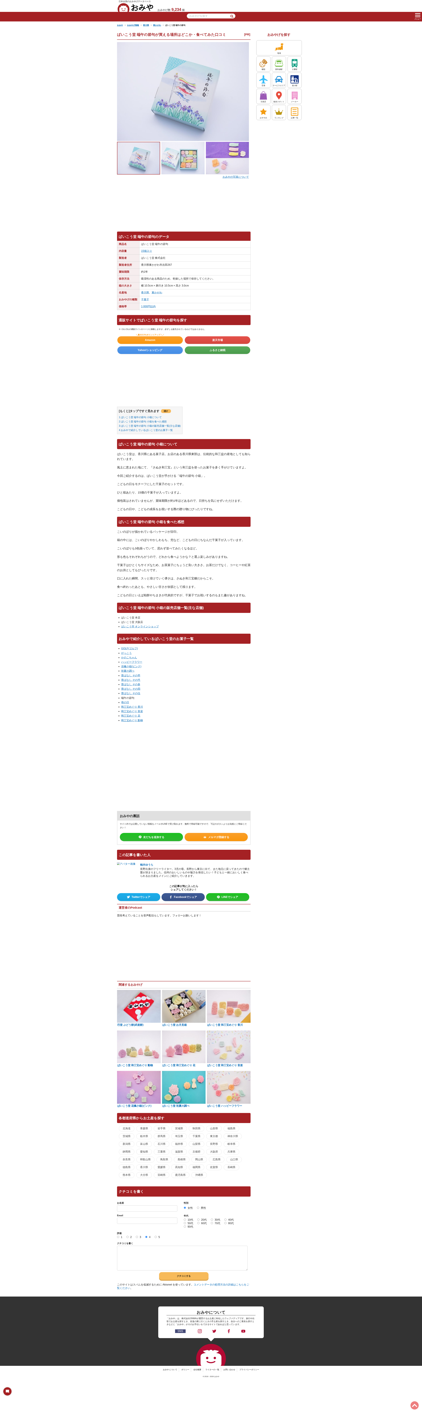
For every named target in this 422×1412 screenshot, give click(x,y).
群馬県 (162, 1136)
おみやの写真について (236, 176)
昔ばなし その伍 (130, 693)
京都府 (196, 1151)
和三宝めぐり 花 (130, 715)
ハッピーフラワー (131, 662)
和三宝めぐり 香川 (132, 706)
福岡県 (196, 1167)
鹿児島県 (180, 1175)
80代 (231, 1223)
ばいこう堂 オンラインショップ (140, 626)
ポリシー (185, 1369)
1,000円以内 (148, 306)
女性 (190, 1207)
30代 (217, 1219)
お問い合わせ (229, 1369)
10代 (190, 1219)
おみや (135, 7)
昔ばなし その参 (130, 684)
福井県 (179, 1143)
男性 (203, 1207)
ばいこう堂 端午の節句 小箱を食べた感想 (143, 421)
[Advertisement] (184, 203)
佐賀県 (214, 1167)
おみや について (170, 1369)
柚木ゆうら (146, 864)
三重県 (162, 1151)
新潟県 (127, 1143)
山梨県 (196, 1143)
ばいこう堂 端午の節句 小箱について (140, 417)
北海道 (127, 1128)
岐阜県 (231, 1143)
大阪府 (214, 1151)
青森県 (144, 1128)
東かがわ (157, 292)
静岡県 (127, 1151)
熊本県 (127, 1175)
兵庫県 (231, 1151)
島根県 (182, 1159)
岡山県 (199, 1159)
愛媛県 (162, 1167)
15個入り (146, 251)
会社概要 (197, 1369)
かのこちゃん (129, 657)
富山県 (144, 1143)
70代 (217, 1223)
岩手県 (162, 1128)
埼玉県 (179, 1136)
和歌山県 (145, 1159)
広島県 (217, 1159)
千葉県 (196, 1136)
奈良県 (127, 1159)
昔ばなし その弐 (130, 680)
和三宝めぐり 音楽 (132, 711)
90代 (190, 1226)
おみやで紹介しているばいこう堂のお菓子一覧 (146, 430)
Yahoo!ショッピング (150, 350)
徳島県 (127, 1167)
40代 (231, 1219)
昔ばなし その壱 (130, 675)
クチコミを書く (125, 1243)
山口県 (234, 1159)
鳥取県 (164, 1159)
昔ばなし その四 (130, 688)
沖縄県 (199, 1175)
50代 (190, 1223)
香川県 (145, 292)
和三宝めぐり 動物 (132, 720)
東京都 (214, 1136)
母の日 (125, 702)
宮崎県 (162, 1175)
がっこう (126, 653)
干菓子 (145, 299)
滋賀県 (179, 1151)
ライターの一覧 (212, 1369)
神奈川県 (232, 1136)
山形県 (214, 1128)
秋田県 (196, 1128)
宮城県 (179, 1128)
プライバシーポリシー (249, 1369)
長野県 (214, 1143)
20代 (204, 1219)
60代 (204, 1223)
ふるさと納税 (218, 350)
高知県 (179, 1167)
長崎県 (231, 1167)
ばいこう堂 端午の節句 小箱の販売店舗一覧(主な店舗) (150, 425)
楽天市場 (217, 340)
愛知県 (144, 1151)
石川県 (162, 1143)
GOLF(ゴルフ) (129, 648)
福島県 (231, 1128)
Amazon (150, 340)
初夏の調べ (127, 670)
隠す (166, 411)
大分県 (144, 1175)
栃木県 (144, 1136)
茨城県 (127, 1136)
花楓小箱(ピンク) (131, 666)
